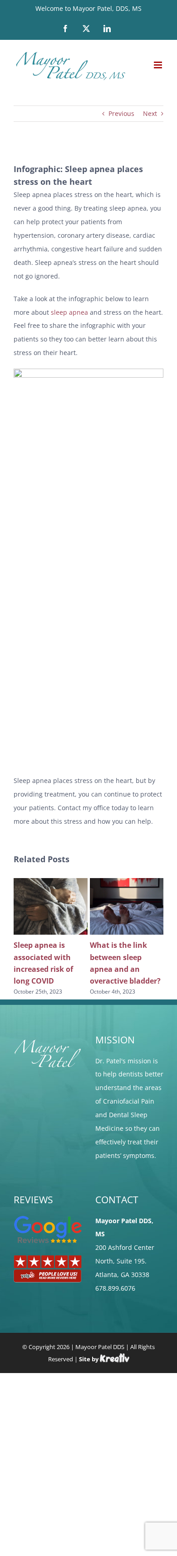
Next (150, 113)
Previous (121, 113)
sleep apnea (69, 312)
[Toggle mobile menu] (158, 65)
